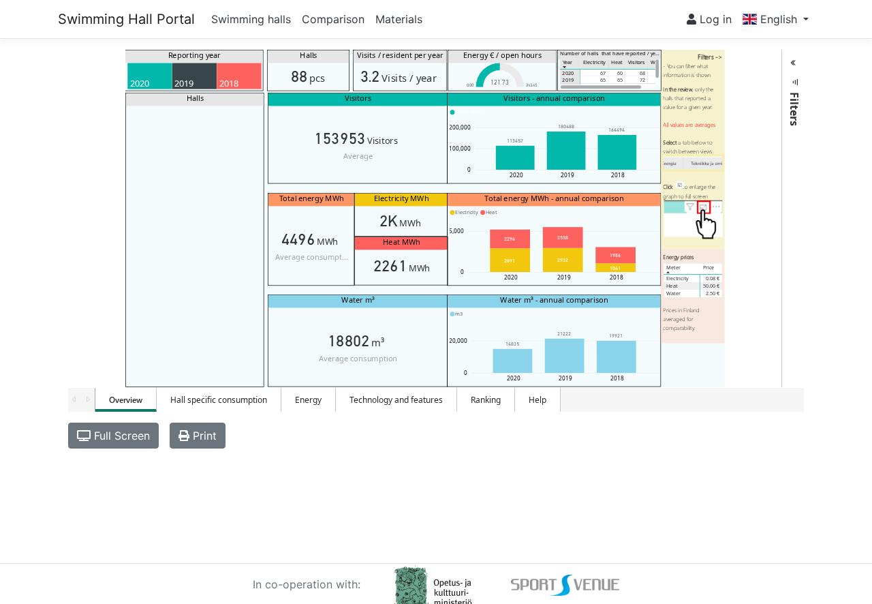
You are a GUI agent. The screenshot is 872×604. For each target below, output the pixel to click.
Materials (398, 19)
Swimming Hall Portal (126, 19)
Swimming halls (251, 19)
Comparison (333, 19)
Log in (714, 19)
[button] (775, 19)
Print (203, 435)
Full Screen (120, 435)
